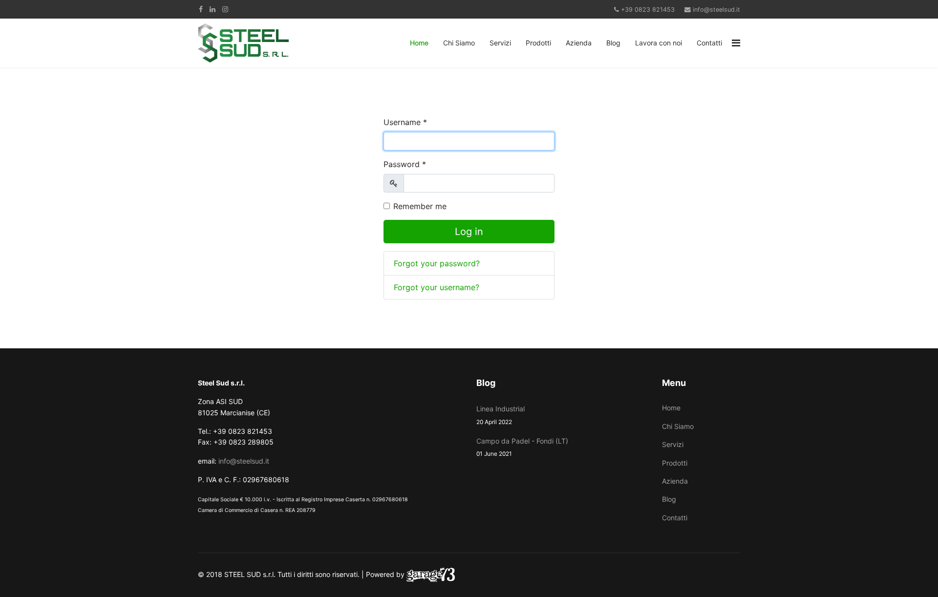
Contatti (709, 43)
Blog (613, 43)
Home (419, 43)
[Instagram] (225, 9)
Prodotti (538, 43)
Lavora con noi (658, 43)
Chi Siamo (459, 43)
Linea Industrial (500, 415)
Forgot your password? (437, 263)
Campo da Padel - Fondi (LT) (522, 447)
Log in (469, 231)
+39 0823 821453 (648, 9)
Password (405, 164)
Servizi (500, 43)
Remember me (420, 206)
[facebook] (201, 9)
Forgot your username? (436, 287)
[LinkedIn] (212, 9)
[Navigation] (736, 43)
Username (405, 122)
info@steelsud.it (716, 9)
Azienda (579, 43)
